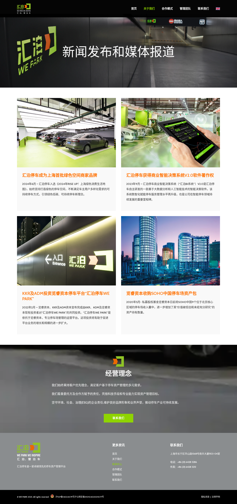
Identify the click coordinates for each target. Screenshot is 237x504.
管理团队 (185, 8)
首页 (134, 8)
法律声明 (216, 497)
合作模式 (167, 8)
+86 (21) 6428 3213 (186, 466)
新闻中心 (117, 464)
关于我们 (149, 8)
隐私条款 (205, 497)
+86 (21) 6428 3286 (187, 462)
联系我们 (203, 8)
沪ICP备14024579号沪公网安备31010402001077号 (80, 497)
